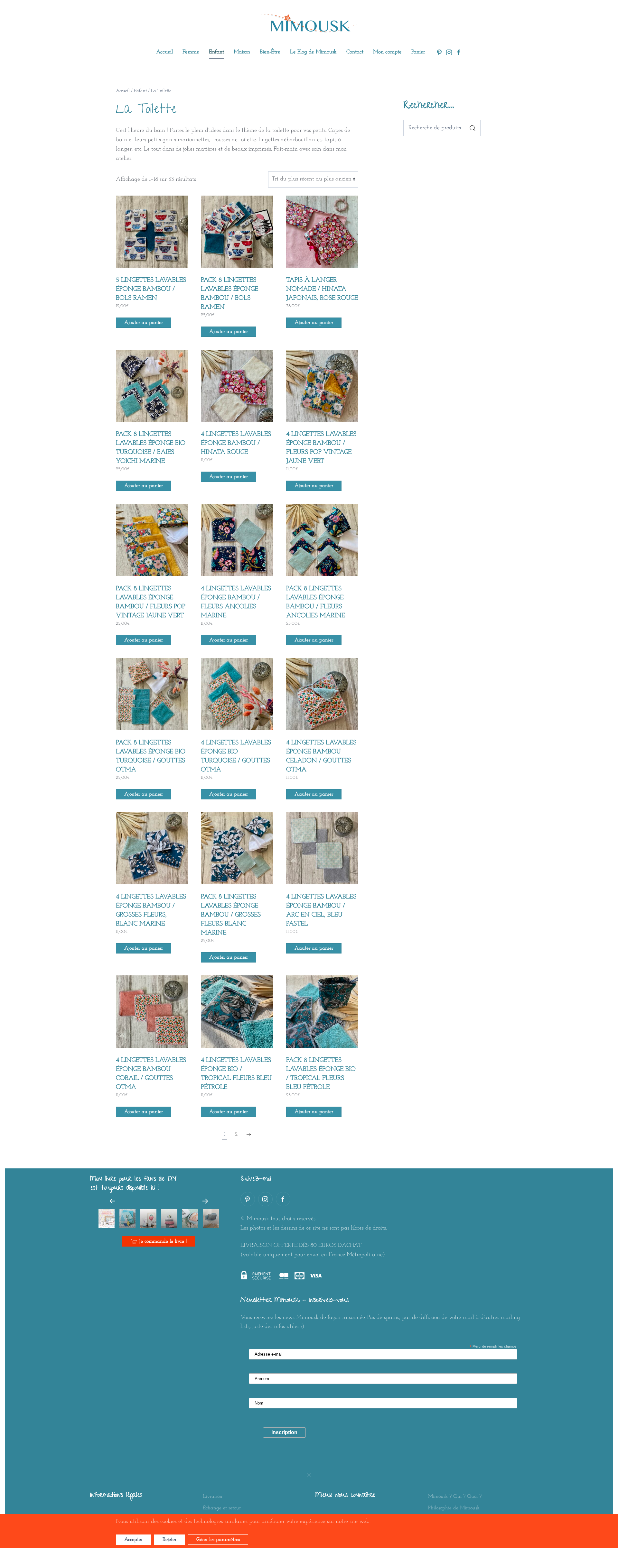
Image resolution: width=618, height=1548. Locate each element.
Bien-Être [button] (270, 52)
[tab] (106, 1218)
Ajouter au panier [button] (143, 322)
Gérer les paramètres (218, 1539)
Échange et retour (222, 1508)
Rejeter (169, 1539)
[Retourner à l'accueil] (309, 23)
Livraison (212, 1496)
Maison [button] (242, 52)
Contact (354, 52)
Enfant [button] (216, 52)
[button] (112, 1201)
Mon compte (387, 52)
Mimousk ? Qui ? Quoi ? (455, 1496)
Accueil (164, 52)
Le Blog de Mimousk (313, 52)
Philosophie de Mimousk (454, 1508)
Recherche (472, 128)
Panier (418, 52)
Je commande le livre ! (163, 1241)
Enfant (140, 90)
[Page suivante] (248, 1134)
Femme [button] (191, 52)
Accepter (133, 1539)
